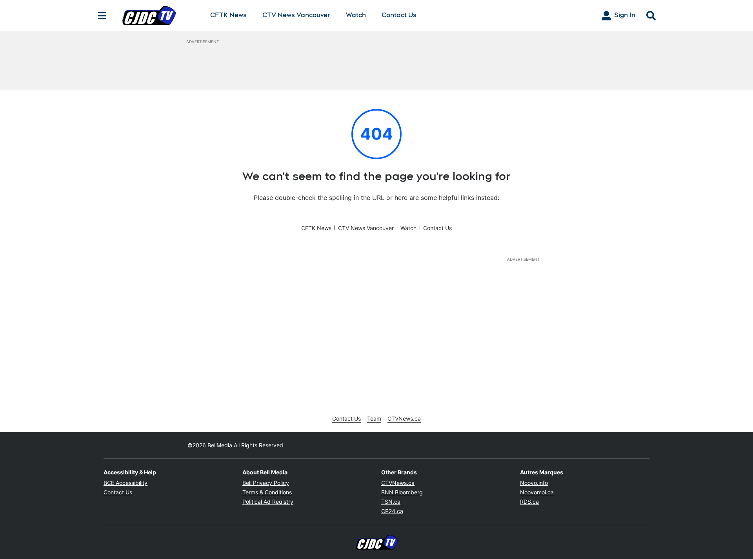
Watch (356, 15)
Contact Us (399, 15)
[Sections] (102, 15)
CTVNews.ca (404, 418)
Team (374, 418)
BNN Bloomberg (402, 492)
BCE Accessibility (125, 482)
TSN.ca (390, 501)
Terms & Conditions (267, 492)
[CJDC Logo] (160, 15)
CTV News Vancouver (296, 15)
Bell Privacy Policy (265, 482)
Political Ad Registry (267, 501)
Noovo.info (534, 482)
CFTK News (228, 15)
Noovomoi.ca (537, 492)
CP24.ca (392, 511)
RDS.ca (529, 501)
